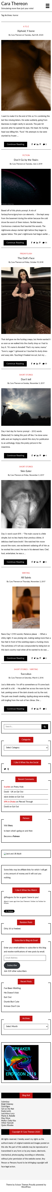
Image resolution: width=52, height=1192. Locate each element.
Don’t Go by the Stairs (26, 160)
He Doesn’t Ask (11, 993)
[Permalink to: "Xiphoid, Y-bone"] (26, 75)
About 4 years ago (10, 901)
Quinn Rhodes (7, 1125)
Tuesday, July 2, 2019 (34, 164)
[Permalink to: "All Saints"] (26, 607)
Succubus (26, 674)
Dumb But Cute (11, 1002)
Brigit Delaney (7, 1104)
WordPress (26, 1187)
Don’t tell (26, 379)
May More (5, 1118)
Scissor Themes (21, 1185)
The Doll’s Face (26, 258)
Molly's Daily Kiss (8, 1121)
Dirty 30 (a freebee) (12, 929)
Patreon (16, 836)
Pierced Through (26, 802)
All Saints (26, 577)
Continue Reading (15, 144)
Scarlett (7, 787)
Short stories (26, 375)
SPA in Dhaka (10, 802)
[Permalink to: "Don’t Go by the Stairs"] (26, 187)
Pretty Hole (18, 787)
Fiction (26, 155)
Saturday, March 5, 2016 (34, 678)
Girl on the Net (7, 1109)
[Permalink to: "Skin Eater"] (26, 504)
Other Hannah (7, 1123)
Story (10, 826)
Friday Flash (26, 254)
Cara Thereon (14, 4)
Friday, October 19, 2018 (34, 262)
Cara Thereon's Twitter (27, 901)
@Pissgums (8, 897)
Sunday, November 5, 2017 (34, 383)
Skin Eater (26, 471)
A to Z (26, 27)
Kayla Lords (6, 1111)
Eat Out (20, 792)
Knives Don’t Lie (12, 1006)
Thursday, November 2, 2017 (34, 582)
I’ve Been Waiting (12, 988)
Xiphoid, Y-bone (26, 31)
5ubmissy (5, 1102)
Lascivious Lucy (7, 1114)
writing (26, 573)
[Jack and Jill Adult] (12, 854)
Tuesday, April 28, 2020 (34, 35)
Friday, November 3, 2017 (34, 475)
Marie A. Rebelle (8, 1116)
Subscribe (12, 965)
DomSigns (5, 1107)
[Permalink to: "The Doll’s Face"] (26, 300)
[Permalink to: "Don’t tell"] (26, 407)
